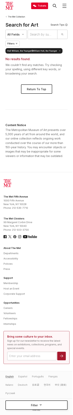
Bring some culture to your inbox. (30, 336)
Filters (11, 43)
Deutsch (22, 384)
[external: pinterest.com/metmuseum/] (14, 236)
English (9, 376)
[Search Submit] (62, 34)
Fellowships (10, 318)
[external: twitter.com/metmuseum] (9, 236)
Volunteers (10, 313)
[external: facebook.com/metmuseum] (5, 236)
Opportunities (11, 302)
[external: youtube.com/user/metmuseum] (30, 236)
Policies (8, 263)
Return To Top (36, 89)
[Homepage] (9, 6)
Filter (34, 405)
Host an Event (11, 288)
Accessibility (11, 258)
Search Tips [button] (57, 24)
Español (22, 376)
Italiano (9, 384)
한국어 (47, 384)
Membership (11, 283)
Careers (8, 308)
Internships (10, 323)
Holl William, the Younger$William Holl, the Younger (32, 51)
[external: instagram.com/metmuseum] (19, 236)
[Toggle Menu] (64, 6)
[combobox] (42, 34)
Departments (11, 253)
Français (53, 376)
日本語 (35, 384)
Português (38, 376)
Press (7, 269)
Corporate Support (14, 293)
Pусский (10, 393)
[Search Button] (55, 6)
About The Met (12, 248)
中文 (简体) (60, 384)
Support (8, 277)
